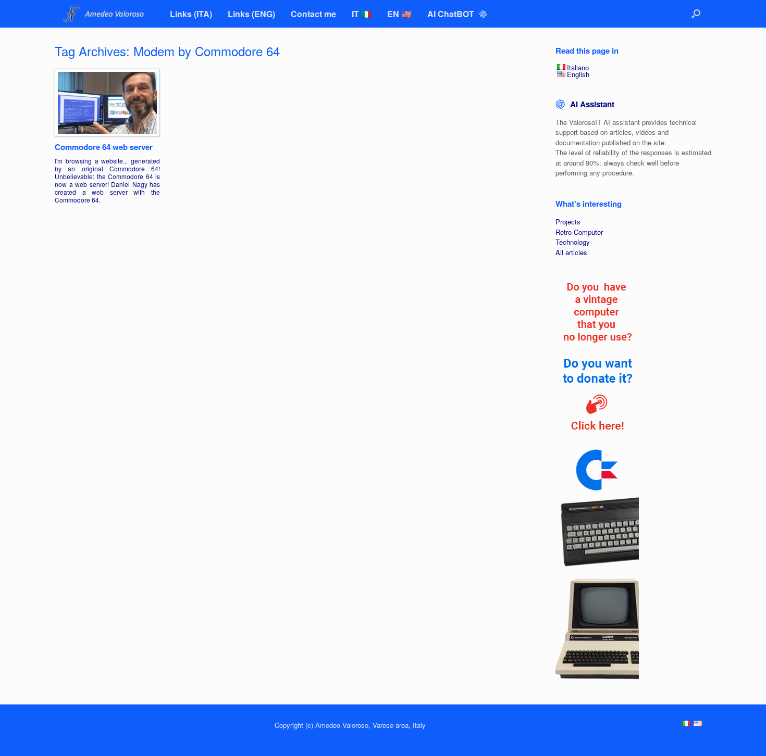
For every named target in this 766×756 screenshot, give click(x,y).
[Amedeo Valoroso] (104, 14)
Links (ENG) (251, 14)
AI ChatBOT (451, 14)
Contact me (313, 14)
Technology (572, 242)
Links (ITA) (191, 14)
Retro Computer (579, 232)
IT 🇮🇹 (362, 14)
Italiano (578, 67)
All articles (571, 252)
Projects (567, 221)
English (578, 74)
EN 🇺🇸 (399, 14)
